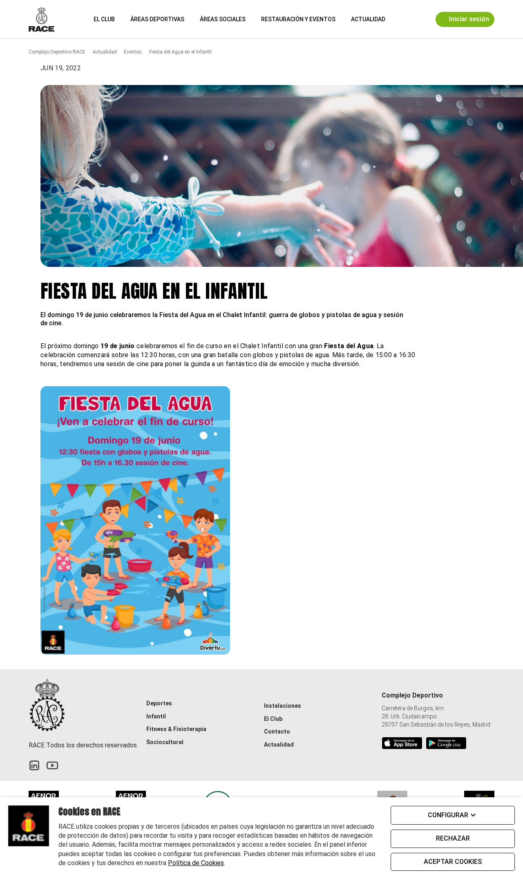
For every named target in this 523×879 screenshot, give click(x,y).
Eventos (133, 52)
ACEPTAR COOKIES (453, 862)
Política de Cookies (196, 863)
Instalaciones (282, 705)
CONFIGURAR (448, 815)
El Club (104, 19)
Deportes (159, 703)
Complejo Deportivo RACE (57, 52)
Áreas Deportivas (157, 19)
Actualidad (368, 19)
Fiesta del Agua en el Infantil (180, 52)
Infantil (156, 716)
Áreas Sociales (223, 19)
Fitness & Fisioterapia (176, 729)
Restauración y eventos (298, 19)
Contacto (277, 731)
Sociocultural (164, 742)
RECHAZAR (453, 838)
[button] (399, 19)
